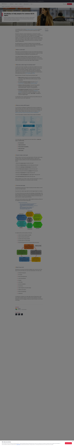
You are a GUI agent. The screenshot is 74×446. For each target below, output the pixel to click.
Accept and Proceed (68, 443)
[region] (37, 443)
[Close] (73, 441)
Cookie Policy (18, 444)
